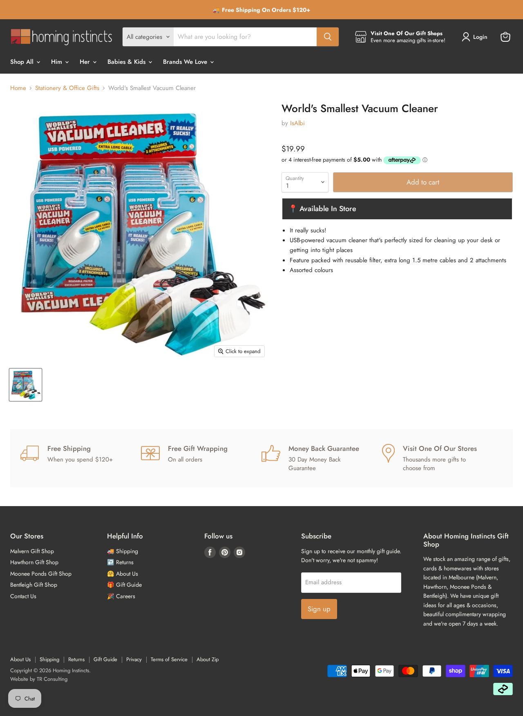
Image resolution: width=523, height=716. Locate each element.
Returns (76, 659)
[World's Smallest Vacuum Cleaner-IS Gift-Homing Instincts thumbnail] (25, 385)
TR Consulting (52, 679)
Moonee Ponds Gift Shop (41, 574)
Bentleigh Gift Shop (33, 585)
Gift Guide (105, 659)
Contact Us (23, 596)
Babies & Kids (127, 61)
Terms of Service (169, 659)
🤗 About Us (122, 574)
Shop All (23, 61)
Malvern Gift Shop (32, 551)
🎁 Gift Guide (124, 585)
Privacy (134, 659)
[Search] (328, 36)
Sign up (319, 609)
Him (57, 61)
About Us (20, 659)
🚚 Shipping (122, 551)
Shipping (49, 659)
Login (480, 37)
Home (18, 88)
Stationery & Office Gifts (67, 88)
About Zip (208, 659)
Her (86, 61)
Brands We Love (186, 61)
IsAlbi (297, 123)
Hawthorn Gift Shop (34, 562)
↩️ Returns (120, 562)
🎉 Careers (121, 596)
